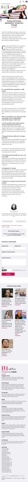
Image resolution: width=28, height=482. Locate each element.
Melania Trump (11, 388)
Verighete (4, 403)
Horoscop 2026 (5, 448)
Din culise (4, 441)
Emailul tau (18, 246)
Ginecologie (19, 408)
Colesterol (10, 409)
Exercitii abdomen (10, 417)
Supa (24, 425)
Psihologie (14, 408)
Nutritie (16, 417)
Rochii (5, 394)
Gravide (15, 435)
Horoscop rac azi (5, 457)
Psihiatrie (11, 412)
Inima (10, 408)
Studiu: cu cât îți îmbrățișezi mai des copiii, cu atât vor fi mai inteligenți (14, 234)
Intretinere (23, 416)
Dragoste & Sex (6, 376)
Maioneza (7, 427)
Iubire (3, 378)
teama (12, 225)
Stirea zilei (13, 441)
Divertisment (5, 383)
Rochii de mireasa (16, 401)
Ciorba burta (4, 428)
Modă (3, 399)
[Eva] (4, 1)
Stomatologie (5, 409)
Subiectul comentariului (8, 252)
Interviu (8, 441)
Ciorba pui (22, 427)
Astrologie (4, 454)
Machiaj (21, 394)
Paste (7, 425)
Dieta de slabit (21, 417)
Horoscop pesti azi (6, 467)
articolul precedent (7, 221)
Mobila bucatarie (5, 433)
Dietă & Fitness (6, 415)
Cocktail (12, 426)
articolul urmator (21, 221)
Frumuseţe (5, 392)
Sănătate (4, 406)
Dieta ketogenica (16, 419)
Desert (3, 427)
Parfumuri (12, 394)
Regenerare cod (22, 270)
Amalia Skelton (14, 211)
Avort (18, 410)
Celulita (16, 395)
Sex (10, 378)
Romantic (8, 377)
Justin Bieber (5, 388)
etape (15, 225)
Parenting (21, 434)
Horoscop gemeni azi (6, 458)
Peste (13, 425)
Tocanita (8, 426)
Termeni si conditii (16, 478)
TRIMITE (8, 274)
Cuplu (22, 377)
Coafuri (17, 394)
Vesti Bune (16, 442)
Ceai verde (22, 410)
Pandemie (4, 444)
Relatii (18, 377)
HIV (2, 412)
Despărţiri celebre (9, 442)
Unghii (8, 394)
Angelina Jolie (17, 385)
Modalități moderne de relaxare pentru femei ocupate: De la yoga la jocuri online (20, 301)
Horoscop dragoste (6, 452)
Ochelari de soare (10, 403)
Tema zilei (18, 441)
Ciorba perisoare (16, 427)
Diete (3, 416)
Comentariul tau (6, 258)
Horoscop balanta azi (6, 469)
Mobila (21, 433)
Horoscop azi (5, 451)
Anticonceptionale (17, 409)
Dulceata (4, 426)
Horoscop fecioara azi (6, 459)
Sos (16, 425)
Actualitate (5, 440)
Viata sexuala (14, 377)
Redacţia (23, 478)
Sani (24, 394)
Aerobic (3, 417)
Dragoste (4, 377)
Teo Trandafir (11, 385)
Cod (3, 268)
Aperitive (22, 426)
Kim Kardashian (20, 384)
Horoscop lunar (5, 456)
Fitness (6, 416)
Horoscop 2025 (5, 450)
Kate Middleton (12, 384)
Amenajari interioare (14, 433)
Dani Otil (7, 387)
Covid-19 (21, 442)
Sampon (9, 395)
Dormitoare (9, 434)
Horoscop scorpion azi (7, 463)
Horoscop (4, 447)
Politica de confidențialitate (7, 478)
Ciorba (10, 425)
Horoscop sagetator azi (7, 464)
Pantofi (5, 402)
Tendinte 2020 (18, 403)
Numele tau (5, 246)
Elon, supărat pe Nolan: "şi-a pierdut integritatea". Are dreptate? (7, 352)
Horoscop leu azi (5, 468)
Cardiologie (8, 410)
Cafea (21, 425)
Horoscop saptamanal (7, 472)
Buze (12, 395)
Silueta (10, 419)
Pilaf (11, 427)
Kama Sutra (14, 378)
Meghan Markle (5, 384)
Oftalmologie (14, 410)
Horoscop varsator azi (7, 465)
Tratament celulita (6, 396)
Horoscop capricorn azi (7, 462)
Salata (18, 425)
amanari (7, 226)
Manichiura (4, 395)
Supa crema (17, 426)
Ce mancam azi (11, 428)
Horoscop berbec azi (6, 470)
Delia (17, 387)
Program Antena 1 (9, 389)
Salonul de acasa (14, 396)
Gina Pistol (21, 387)
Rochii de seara (8, 401)
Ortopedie (6, 412)
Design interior (15, 434)
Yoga (19, 416)
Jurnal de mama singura (7, 435)
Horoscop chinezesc (6, 453)
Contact (3, 479)
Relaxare (16, 416)
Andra (14, 387)
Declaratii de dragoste (12, 379)
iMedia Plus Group (14, 475)
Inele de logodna (19, 402)
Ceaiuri (7, 408)
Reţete (3, 423)
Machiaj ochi (21, 395)
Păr (2, 394)
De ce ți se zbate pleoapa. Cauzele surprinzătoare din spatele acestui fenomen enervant (7, 301)
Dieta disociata (5, 419)
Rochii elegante (11, 402)
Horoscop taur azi (6, 461)
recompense (19, 225)
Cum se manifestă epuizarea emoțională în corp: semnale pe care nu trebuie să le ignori (7, 323)
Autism (3, 437)
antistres (4, 226)
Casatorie (7, 378)
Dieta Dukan (11, 416)
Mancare (4, 425)
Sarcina (3, 408)
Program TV (18, 388)
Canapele (4, 434)
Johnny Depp (5, 385)
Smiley (10, 387)
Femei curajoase (20, 435)
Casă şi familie (6, 431)
